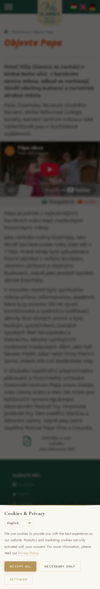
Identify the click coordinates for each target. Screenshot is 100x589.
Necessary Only (60, 566)
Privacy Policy (28, 553)
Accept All (20, 566)
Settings (19, 579)
